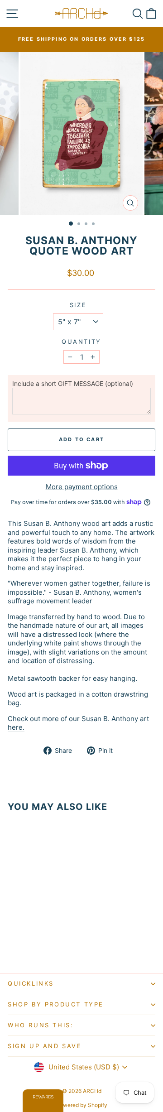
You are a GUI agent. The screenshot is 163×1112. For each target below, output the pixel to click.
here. (16, 727)
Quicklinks (31, 983)
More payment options (82, 486)
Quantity (81, 341)
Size (78, 304)
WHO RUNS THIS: (40, 1025)
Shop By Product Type (56, 1004)
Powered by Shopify (81, 1105)
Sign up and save (45, 1045)
